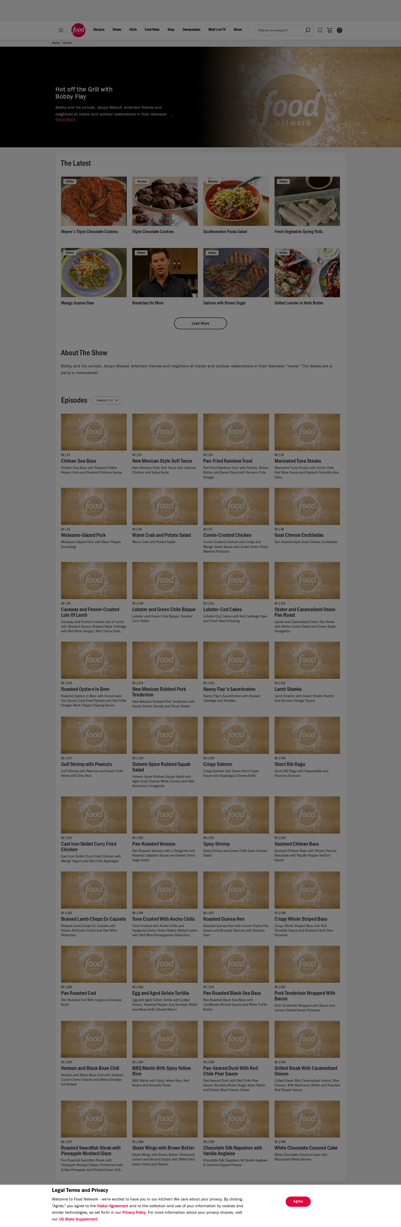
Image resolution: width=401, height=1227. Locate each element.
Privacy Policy (134, 1213)
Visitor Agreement (112, 1206)
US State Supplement (78, 1220)
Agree (298, 1202)
